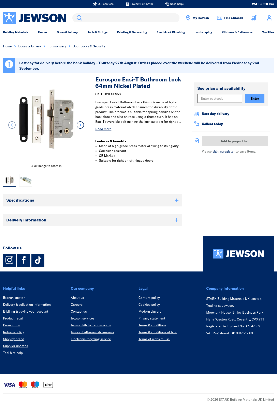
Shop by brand (13, 339)
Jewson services (82, 318)
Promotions (11, 325)
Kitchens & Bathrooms (237, 32)
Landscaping (203, 32)
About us (77, 298)
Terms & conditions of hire (157, 332)
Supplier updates (15, 346)
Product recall (13, 318)
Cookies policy (149, 304)
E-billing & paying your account (25, 311)
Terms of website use (154, 339)
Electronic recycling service (91, 339)
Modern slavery (149, 311)
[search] (125, 17)
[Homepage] (238, 254)
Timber (42, 32)
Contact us (79, 311)
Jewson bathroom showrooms (92, 332)
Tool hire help (13, 353)
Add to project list (235, 141)
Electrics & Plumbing (171, 32)
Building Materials (15, 32)
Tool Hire (268, 32)
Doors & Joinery (67, 32)
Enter (255, 98)
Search (78, 17)
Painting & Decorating (132, 32)
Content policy (149, 298)
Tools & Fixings (97, 32)
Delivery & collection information (27, 304)
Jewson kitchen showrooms (91, 325)
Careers (77, 304)
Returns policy (13, 332)
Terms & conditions (152, 325)
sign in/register (224, 151)
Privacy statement (151, 318)
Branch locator (14, 298)
